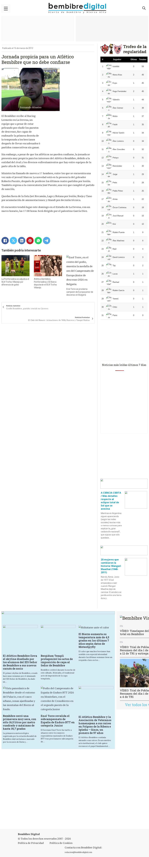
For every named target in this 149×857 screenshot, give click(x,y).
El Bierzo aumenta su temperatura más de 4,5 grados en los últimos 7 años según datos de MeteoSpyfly (94, 640)
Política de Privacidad (31, 843)
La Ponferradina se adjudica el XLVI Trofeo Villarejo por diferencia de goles (15, 282)
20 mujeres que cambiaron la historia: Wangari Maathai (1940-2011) (111, 566)
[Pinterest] (30, 240)
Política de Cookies (61, 843)
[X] (13, 240)
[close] (5, 8)
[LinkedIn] (21, 240)
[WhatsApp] (38, 240)
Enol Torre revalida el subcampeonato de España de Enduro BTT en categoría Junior (58, 720)
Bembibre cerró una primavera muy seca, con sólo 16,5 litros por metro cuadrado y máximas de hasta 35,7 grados (19, 722)
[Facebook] (5, 240)
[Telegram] (46, 240)
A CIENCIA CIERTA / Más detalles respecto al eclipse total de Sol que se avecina (111, 500)
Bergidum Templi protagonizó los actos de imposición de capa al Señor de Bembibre (57, 660)
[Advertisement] (74, 789)
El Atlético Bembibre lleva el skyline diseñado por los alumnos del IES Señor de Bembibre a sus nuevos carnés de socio (20, 662)
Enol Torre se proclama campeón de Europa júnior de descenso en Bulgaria (79, 292)
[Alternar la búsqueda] (144, 8)
